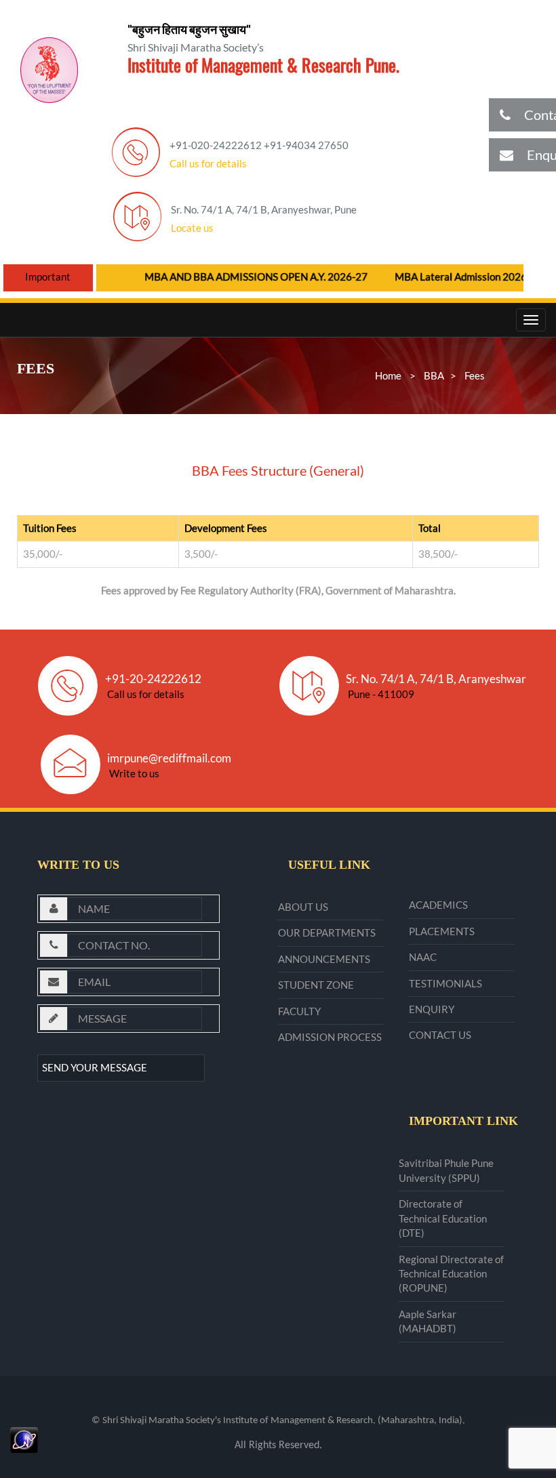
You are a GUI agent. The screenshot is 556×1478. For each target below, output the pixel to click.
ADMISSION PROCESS (330, 1037)
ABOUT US (303, 907)
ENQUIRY (431, 1009)
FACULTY (299, 1011)
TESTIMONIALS (445, 983)
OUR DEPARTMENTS (327, 932)
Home (388, 375)
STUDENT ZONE (316, 985)
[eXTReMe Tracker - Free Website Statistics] (24, 1438)
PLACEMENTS (442, 931)
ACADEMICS (438, 905)
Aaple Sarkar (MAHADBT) (427, 1321)
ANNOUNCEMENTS (324, 959)
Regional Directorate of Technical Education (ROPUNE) (451, 1273)
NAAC (423, 957)
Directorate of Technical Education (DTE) (443, 1218)
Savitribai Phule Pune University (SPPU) (446, 1170)
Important (48, 276)
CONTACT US (440, 1035)
